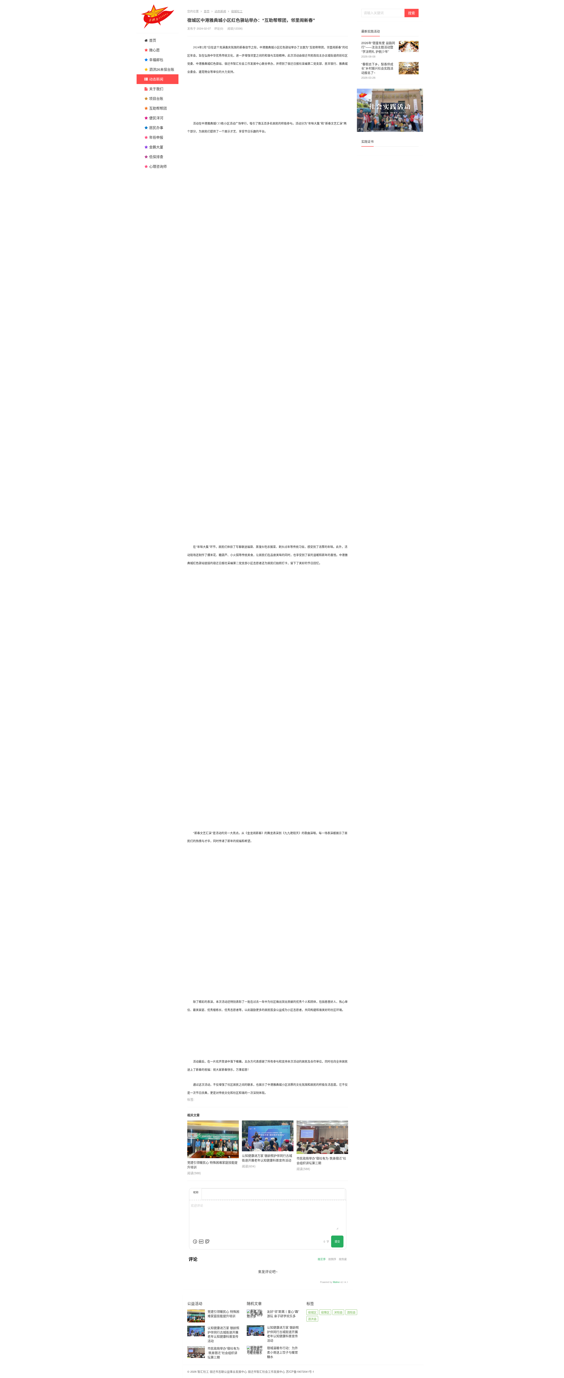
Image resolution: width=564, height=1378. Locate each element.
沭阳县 (338, 1312)
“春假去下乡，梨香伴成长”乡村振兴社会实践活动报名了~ (377, 68)
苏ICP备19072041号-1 (300, 1371)
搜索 (411, 12)
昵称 (196, 1192)
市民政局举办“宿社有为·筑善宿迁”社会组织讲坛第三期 (223, 1352)
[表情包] (201, 1241)
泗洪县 (312, 1319)
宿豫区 (325, 1312)
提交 (337, 1241)
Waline (336, 1282)
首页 (207, 11)
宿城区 (312, 1312)
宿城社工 (237, 11)
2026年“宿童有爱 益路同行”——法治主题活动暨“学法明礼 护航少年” (378, 47)
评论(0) (218, 28)
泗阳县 (351, 1312)
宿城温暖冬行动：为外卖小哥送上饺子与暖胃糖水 (282, 1352)
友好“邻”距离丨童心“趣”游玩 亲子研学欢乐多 (283, 1313)
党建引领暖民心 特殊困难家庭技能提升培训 (223, 1313)
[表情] (195, 1241)
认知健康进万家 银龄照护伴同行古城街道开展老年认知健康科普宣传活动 (223, 1334)
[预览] (207, 1241)
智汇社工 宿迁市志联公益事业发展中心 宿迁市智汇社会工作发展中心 (241, 1371)
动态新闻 (220, 11)
